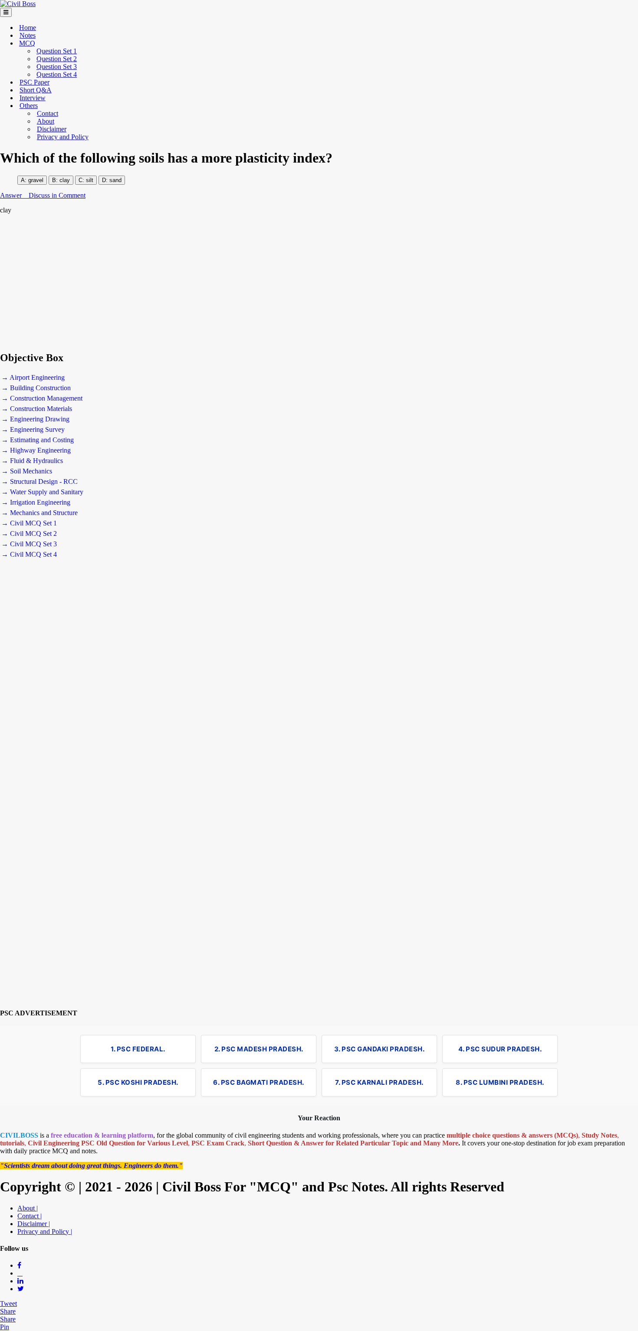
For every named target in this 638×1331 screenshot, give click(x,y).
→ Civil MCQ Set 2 (29, 533)
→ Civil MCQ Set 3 (29, 544)
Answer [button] (11, 195)
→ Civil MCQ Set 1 (29, 523)
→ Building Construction (36, 387)
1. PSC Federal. (138, 1049)
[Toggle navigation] (6, 12)
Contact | (29, 1216)
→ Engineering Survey (33, 429)
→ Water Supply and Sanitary (42, 492)
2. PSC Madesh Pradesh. (258, 1049)
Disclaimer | (33, 1223)
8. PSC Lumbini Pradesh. (500, 1082)
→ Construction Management (41, 398)
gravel (35, 180)
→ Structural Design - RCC (39, 481)
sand (115, 180)
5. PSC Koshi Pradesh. (138, 1082)
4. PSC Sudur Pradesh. (500, 1049)
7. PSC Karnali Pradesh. (379, 1082)
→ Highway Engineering (36, 450)
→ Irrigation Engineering (35, 502)
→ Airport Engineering (33, 377)
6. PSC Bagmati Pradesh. (258, 1082)
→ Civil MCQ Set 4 (29, 554)
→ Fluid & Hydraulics (32, 460)
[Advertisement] (260, 282)
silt (88, 180)
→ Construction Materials (36, 408)
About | (27, 1208)
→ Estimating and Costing (37, 440)
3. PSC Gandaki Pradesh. (379, 1049)
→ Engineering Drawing (35, 419)
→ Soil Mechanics (26, 471)
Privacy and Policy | (44, 1231)
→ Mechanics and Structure (39, 512)
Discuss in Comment (57, 195)
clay (64, 180)
